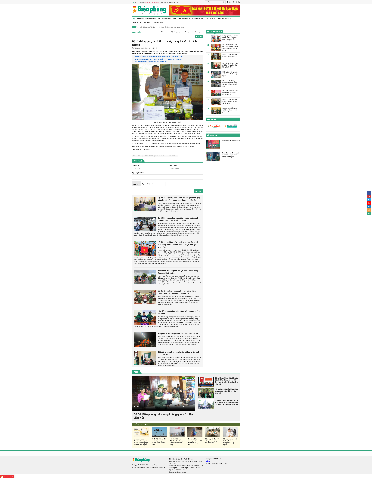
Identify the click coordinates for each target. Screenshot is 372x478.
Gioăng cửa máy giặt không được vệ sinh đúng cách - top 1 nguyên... (230, 442)
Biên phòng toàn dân (180, 18)
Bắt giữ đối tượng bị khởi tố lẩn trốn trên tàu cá (178, 333)
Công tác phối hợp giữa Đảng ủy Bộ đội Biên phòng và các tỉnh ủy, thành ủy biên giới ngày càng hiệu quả (226, 381)
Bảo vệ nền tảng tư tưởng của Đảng (172, 27)
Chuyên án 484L (172, 156)
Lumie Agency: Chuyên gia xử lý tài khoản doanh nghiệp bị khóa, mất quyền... (141, 442)
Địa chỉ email (173, 165)
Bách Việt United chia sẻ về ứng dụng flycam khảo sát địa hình (159, 442)
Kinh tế (197, 18)
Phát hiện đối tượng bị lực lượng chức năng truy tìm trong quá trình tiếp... (229, 83)
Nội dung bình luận (138, 173)
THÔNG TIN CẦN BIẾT (141, 424)
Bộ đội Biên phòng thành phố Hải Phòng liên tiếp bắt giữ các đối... (230, 65)
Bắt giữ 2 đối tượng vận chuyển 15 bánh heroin (229, 55)
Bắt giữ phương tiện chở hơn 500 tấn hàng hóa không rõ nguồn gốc (230, 38)
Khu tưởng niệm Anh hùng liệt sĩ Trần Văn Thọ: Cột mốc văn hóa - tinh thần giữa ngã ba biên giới (226, 402)
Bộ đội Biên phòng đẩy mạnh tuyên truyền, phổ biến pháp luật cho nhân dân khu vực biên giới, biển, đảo (178, 244)
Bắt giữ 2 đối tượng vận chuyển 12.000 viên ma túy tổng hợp (229, 101)
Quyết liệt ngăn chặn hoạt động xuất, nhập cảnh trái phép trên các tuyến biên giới (178, 219)
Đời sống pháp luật (177, 32)
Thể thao (221, 18)
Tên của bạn (136, 165)
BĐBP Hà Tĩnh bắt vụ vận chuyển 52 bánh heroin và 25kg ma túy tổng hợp (158, 57)
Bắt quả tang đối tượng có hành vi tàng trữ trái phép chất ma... (229, 110)
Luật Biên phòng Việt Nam (148, 27)
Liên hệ (208, 461)
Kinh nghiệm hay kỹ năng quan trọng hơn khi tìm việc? (212, 441)
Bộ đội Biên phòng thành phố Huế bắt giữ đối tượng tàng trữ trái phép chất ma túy (177, 292)
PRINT (200, 36)
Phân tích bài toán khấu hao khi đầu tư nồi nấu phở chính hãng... (176, 442)
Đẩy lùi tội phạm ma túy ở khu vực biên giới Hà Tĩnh (151, 62)
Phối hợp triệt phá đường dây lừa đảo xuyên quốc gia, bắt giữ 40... (230, 92)
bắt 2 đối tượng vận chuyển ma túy (154, 156)
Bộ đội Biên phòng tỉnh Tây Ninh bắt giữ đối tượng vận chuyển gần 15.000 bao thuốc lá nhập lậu (179, 199)
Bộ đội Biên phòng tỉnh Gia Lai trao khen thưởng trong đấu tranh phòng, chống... (230, 47)
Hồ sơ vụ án (165, 32)
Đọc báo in (211, 119)
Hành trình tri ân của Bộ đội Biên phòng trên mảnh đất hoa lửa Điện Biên (226, 391)
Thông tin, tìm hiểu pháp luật (194, 32)
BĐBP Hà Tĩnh (137, 156)
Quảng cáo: (213, 459)
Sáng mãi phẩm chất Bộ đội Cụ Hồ (151, 22)
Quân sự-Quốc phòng (165, 18)
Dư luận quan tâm (214, 32)
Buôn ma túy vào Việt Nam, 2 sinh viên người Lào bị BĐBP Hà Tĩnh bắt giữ (158, 59)
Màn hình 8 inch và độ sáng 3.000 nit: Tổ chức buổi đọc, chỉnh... (194, 442)
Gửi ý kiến (198, 191)
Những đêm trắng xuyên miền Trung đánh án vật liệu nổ (230, 74)
